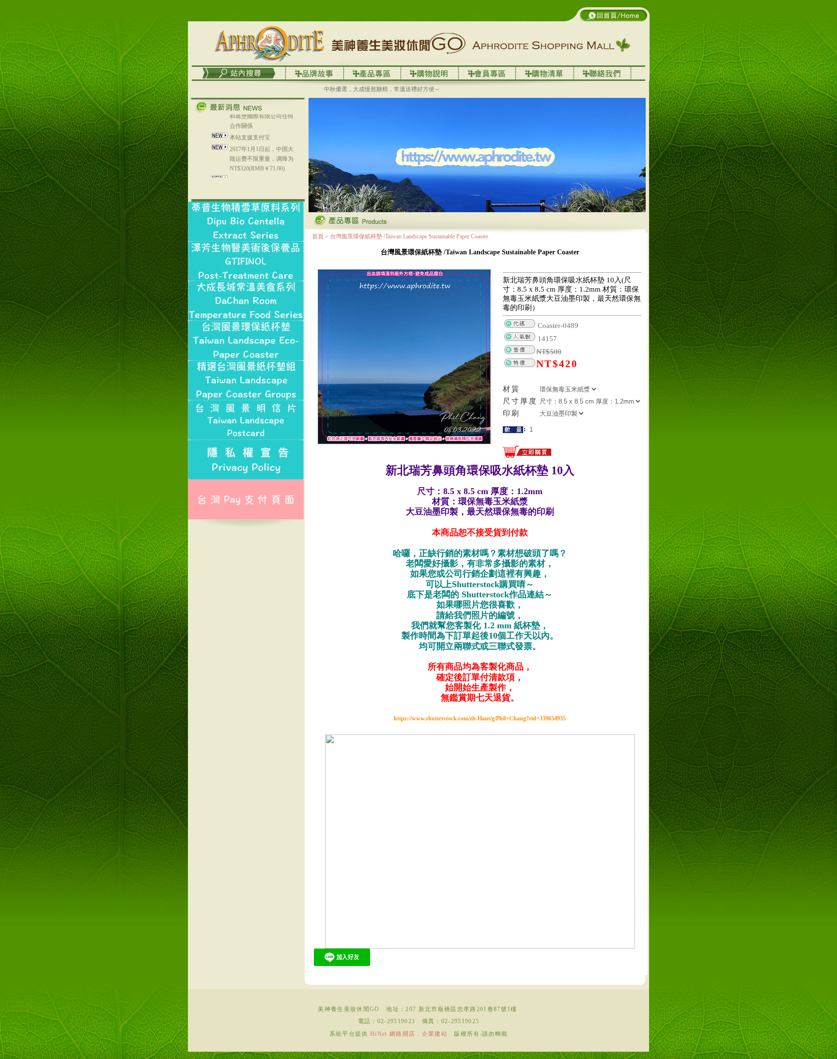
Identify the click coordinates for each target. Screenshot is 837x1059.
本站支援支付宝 (250, 117)
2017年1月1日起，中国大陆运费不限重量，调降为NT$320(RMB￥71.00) (262, 138)
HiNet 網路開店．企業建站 (409, 1033)
